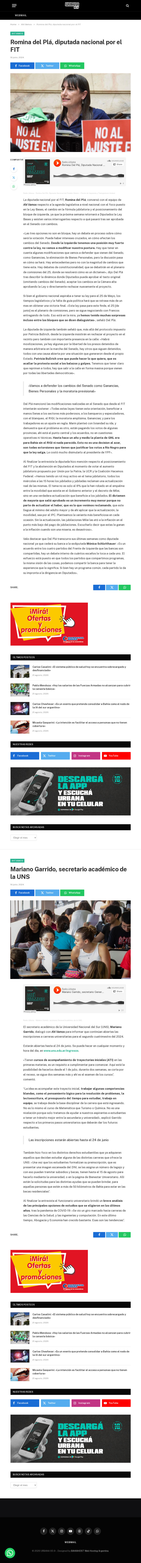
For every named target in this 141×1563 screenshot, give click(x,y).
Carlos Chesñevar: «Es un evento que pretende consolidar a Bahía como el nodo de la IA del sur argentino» (80, 706)
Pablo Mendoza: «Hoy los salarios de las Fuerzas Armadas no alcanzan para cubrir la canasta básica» (81, 687)
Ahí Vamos (17, 33)
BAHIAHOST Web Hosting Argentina (90, 1551)
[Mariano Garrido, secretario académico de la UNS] (70, 939)
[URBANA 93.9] (72, 5)
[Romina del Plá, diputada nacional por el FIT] (70, 112)
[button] (10, 1553)
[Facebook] (13, 168)
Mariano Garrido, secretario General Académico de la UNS (59, 1020)
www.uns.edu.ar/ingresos (61, 1050)
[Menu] (14, 5)
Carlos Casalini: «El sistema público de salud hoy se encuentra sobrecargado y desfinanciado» (79, 669)
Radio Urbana (28, 193)
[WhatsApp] (13, 186)
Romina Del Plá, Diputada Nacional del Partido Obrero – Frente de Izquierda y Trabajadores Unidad (75, 193)
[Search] (127, 5)
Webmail (21, 15)
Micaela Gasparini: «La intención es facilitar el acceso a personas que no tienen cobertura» (79, 724)
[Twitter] (13, 177)
